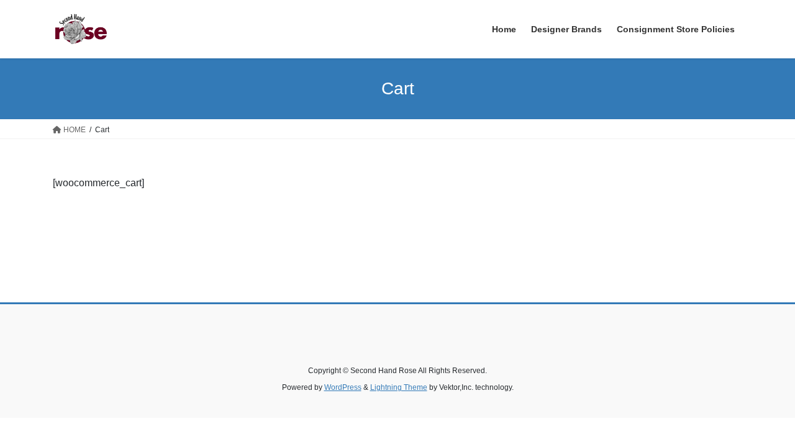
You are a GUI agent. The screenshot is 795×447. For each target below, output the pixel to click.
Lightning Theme (398, 387)
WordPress (342, 387)
